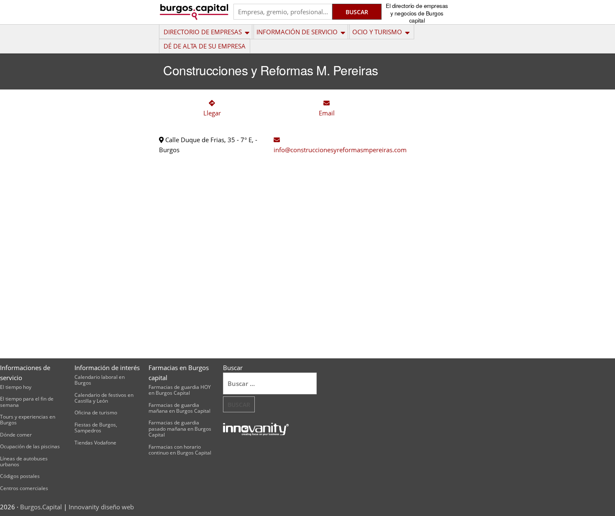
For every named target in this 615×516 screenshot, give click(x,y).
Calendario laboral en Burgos (99, 379)
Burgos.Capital (41, 507)
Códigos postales (20, 476)
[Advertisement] (422, 219)
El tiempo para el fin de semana (27, 401)
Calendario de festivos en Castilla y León (103, 397)
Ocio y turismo (377, 32)
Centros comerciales (24, 488)
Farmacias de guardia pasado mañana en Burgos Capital (180, 428)
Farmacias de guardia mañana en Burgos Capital (179, 407)
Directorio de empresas (203, 32)
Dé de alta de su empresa (205, 46)
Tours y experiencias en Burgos (27, 419)
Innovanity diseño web (101, 507)
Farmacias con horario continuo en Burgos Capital (180, 449)
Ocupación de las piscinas (30, 446)
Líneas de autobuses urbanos (24, 461)
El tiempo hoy (15, 387)
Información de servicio (297, 32)
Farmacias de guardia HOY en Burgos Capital (180, 389)
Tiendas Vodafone (95, 442)
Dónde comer (16, 434)
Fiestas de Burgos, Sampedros (95, 427)
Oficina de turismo (95, 412)
